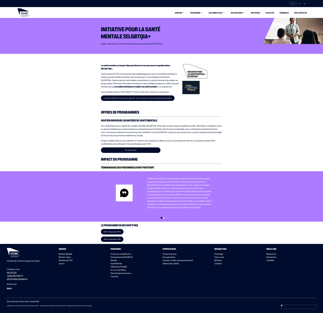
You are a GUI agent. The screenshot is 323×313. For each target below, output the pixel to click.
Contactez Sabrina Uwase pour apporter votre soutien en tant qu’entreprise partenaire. (138, 98)
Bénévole (218, 260)
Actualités (269, 13)
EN (305, 3)
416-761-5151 (12, 272)
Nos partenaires (169, 257)
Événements (284, 13)
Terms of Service (12, 301)
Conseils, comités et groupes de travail (178, 260)
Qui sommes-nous (215, 13)
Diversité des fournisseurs (121, 273)
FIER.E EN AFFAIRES (119, 267)
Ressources (255, 13)
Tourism (114, 276)
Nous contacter (300, 13)
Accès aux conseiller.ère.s (121, 254)
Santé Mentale (116, 263)
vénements (271, 257)
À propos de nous (170, 254)
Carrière (217, 263)
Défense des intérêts (171, 263)
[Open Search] (299, 4)
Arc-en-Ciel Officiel (118, 270)
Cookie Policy (34, 301)
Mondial (114, 260)
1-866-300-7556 (13, 275)
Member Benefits (65, 254)
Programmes (195, 13)
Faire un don (219, 257)
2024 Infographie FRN (112, 239)
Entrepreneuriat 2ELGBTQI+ (122, 257)
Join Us (293, 3)
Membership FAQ (66, 260)
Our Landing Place (140, 74)
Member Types (65, 257)
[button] (183, 12)
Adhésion (178, 13)
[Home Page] (23, 12)
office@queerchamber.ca (17, 279)
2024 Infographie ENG (112, 232)
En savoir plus (130, 150)
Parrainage (218, 254)
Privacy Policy (24, 301)
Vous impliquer (237, 13)
